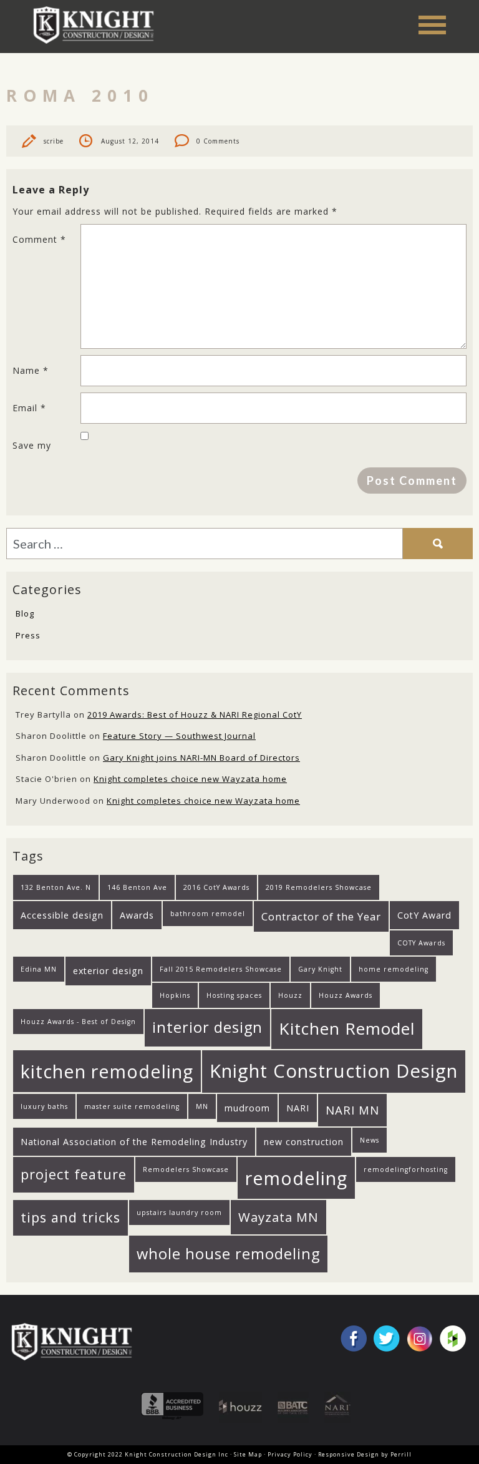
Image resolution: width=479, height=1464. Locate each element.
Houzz (290, 995)
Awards (137, 915)
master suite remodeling (132, 1106)
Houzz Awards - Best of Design (78, 1021)
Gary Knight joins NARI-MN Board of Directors (201, 757)
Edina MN (39, 969)
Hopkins (175, 995)
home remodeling (393, 969)
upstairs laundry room (179, 1212)
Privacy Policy (290, 1454)
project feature (74, 1174)
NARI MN (352, 1110)
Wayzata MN (278, 1217)
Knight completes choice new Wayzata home (190, 778)
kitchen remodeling (107, 1071)
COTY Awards (421, 943)
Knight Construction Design (334, 1070)
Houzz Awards (345, 995)
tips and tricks (70, 1217)
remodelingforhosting (406, 1169)
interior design (207, 1027)
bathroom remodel (207, 913)
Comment (39, 239)
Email (29, 408)
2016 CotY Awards (216, 887)
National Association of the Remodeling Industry (134, 1142)
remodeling (296, 1178)
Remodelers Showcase (186, 1169)
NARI (297, 1108)
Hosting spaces (234, 995)
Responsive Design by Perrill (365, 1454)
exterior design (108, 971)
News (369, 1140)
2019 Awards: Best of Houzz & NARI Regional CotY (194, 714)
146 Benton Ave (137, 887)
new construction (304, 1142)
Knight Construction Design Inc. (98, 24)
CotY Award (424, 915)
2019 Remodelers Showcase (319, 887)
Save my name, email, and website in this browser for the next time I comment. (45, 450)
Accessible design (62, 915)
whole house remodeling (228, 1254)
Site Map (248, 1454)
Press (28, 635)
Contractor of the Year (321, 916)
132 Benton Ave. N (56, 887)
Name (30, 370)
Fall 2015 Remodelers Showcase (221, 969)
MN (202, 1106)
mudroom (247, 1108)
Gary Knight (320, 969)
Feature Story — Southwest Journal (179, 735)
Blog (25, 613)
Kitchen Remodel (347, 1028)
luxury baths (44, 1106)
